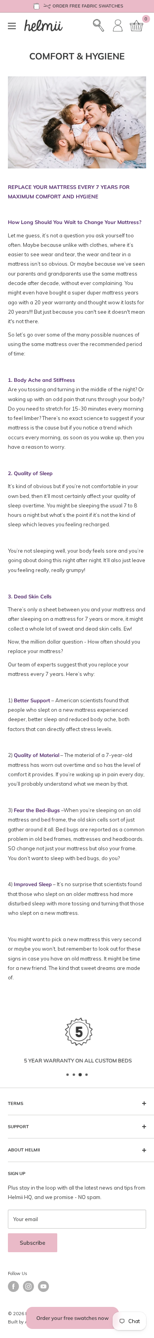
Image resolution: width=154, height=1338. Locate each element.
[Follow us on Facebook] (13, 1286)
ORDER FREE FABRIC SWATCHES (88, 6)
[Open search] (99, 25)
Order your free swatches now (72, 1318)
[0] (137, 25)
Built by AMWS (23, 1322)
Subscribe (32, 1242)
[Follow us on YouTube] (43, 1286)
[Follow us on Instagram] (28, 1286)
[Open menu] (12, 26)
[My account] (118, 26)
